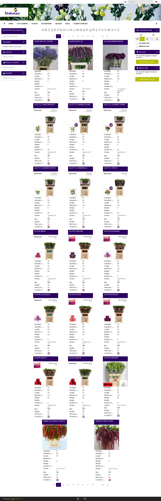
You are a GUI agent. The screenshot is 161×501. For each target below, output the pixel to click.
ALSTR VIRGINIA (111, 358)
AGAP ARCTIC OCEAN (43, 41)
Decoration (46, 24)
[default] (141, 35)
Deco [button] (67, 24)
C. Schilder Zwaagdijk (121, 90)
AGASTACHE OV (76, 41)
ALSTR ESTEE (75, 294)
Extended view (144, 43)
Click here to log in (147, 62)
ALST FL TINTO (110, 168)
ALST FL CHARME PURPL (114, 105)
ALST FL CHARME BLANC (80, 105)
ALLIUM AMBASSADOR (113, 41)
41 (103, 36)
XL (157, 39)
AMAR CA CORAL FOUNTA (54, 421)
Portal (20, 499)
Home (11, 24)
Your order (142, 52)
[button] (156, 2)
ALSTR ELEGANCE (112, 231)
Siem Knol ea (121, 405)
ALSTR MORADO (111, 294)
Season (58, 24)
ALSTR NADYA (40, 358)
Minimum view (144, 46)
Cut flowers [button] (22, 24)
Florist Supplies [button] (81, 24)
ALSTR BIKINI (40, 231)
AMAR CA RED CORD (104, 421)
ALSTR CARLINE (76, 231)
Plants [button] (35, 24)
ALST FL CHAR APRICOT (44, 105)
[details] (153, 35)
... (97, 36)
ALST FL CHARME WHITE (45, 168)
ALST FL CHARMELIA (78, 168)
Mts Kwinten (86, 89)
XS (137, 39)
